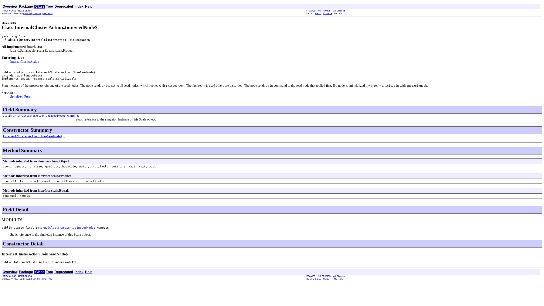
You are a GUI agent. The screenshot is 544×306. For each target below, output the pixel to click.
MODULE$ (73, 116)
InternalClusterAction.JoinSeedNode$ (39, 115)
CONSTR (37, 13)
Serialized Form (20, 96)
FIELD (27, 13)
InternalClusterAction (24, 61)
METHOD (47, 13)
